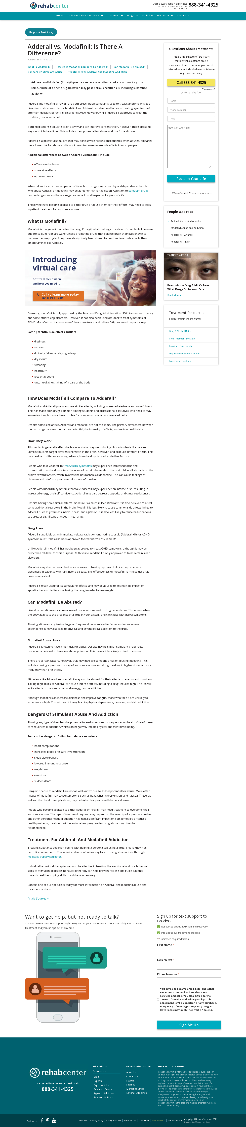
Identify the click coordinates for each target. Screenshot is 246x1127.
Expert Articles (101, 1085)
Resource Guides (103, 1089)
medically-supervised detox (44, 857)
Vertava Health (175, 1120)
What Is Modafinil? (39, 66)
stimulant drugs (138, 190)
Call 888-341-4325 (191, 82)
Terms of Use (130, 1120)
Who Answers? (180, 8)
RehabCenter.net (204, 1119)
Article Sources (37, 898)
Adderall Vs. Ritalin (180, 241)
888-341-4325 (203, 5)
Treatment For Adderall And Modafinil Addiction (97, 71)
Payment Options (103, 1097)
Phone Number (168, 974)
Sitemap (130, 1084)
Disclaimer (144, 1120)
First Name (165, 945)
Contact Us (132, 1076)
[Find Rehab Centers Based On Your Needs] (58, 1071)
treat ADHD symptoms (77, 466)
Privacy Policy (96, 1120)
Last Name (165, 959)
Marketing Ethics (135, 1088)
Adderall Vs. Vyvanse (182, 234)
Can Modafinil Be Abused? (129, 66)
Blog (96, 1076)
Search (130, 1080)
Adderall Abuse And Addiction (186, 221)
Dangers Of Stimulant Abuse (45, 71)
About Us (131, 1072)
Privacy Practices (113, 1120)
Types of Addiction (104, 1093)
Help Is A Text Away (41, 32)
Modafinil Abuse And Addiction (187, 227)
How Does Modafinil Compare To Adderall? (82, 66)
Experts (98, 1080)
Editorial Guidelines (136, 1092)
